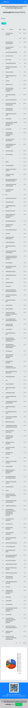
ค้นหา (4, 23)
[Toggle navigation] (25, 2)
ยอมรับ (19, 704)
